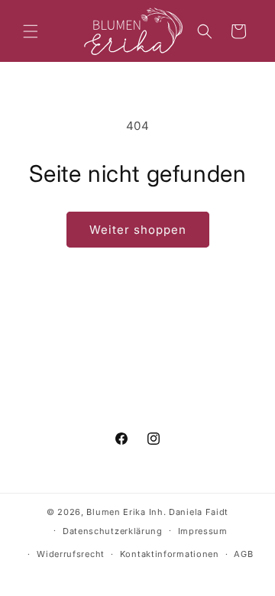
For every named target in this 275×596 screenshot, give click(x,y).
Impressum (203, 531)
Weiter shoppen (137, 229)
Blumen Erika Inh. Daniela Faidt (157, 512)
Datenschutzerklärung (113, 531)
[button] (30, 31)
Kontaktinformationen (169, 554)
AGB (243, 554)
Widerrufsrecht (71, 554)
